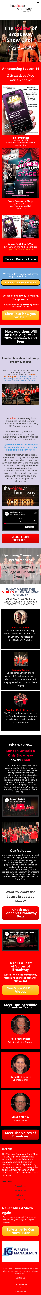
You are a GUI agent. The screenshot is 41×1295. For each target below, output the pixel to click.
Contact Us (20, 1278)
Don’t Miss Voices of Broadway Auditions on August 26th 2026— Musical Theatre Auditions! (21, 378)
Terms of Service (20, 1284)
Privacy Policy (20, 1291)
